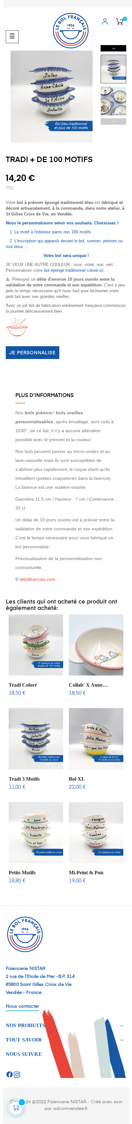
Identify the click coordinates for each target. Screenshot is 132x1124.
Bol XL (77, 779)
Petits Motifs (22, 872)
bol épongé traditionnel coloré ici (73, 270)
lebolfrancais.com (37, 579)
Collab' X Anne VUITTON (86, 685)
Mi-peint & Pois (86, 872)
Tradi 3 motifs (24, 779)
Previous (113, 121)
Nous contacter (22, 1006)
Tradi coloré (23, 685)
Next (113, 48)
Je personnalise (32, 353)
